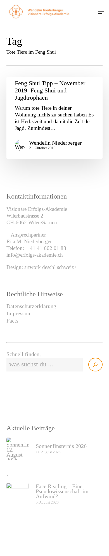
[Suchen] (95, 364)
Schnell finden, (23, 354)
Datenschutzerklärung (31, 306)
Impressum (19, 313)
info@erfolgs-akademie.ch (34, 255)
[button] (101, 12)
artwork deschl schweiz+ (50, 267)
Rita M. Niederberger (29, 241)
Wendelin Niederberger (55, 142)
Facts (12, 320)
